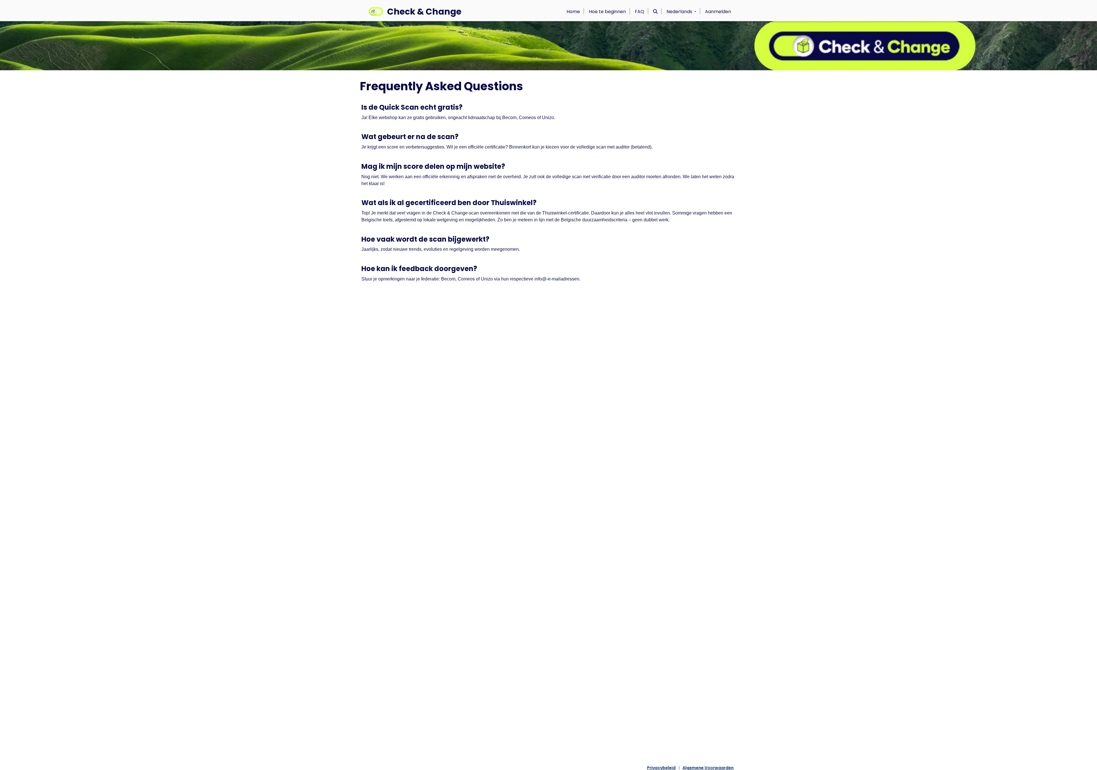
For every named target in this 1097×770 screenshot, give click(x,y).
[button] (655, 10)
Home (573, 11)
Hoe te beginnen (607, 11)
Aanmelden (718, 11)
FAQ (639, 11)
